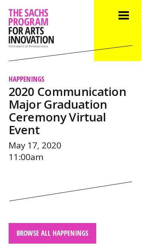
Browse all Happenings (52, 233)
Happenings (26, 79)
